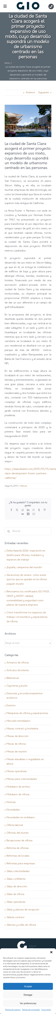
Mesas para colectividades (22, 779)
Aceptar (28, 986)
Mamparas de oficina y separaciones (27, 713)
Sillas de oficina (15, 894)
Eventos (11, 705)
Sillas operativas (16, 902)
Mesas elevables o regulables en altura (25, 761)
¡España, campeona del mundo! (24, 567)
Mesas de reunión (17, 752)
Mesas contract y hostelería (22, 729)
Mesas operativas (17, 771)
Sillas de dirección (17, 886)
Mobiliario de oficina (18, 794)
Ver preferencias (28, 1003)
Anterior (30, 92)
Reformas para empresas (21, 863)
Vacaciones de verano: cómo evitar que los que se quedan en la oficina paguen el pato (27, 579)
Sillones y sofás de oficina (21, 925)
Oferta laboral (15, 825)
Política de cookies (13, 1010)
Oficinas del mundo (18, 833)
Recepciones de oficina (19, 840)
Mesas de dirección (17, 736)
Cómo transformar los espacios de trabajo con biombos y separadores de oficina (27, 617)
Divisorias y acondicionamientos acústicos (25, 695)
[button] (51, 952)
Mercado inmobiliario (18, 721)
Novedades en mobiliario (21, 817)
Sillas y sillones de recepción (23, 910)
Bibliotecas (13, 678)
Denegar (28, 994)
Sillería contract (15, 917)
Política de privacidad (31, 1010)
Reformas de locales (18, 856)
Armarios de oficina (18, 663)
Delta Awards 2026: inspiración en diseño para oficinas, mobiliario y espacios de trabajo (26, 555)
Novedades (13, 810)
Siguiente (43, 92)
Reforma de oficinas (18, 848)
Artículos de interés (18, 670)
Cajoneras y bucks (17, 686)
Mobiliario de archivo (18, 787)
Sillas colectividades (18, 871)
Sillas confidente (16, 879)
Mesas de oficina (16, 744)
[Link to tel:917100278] (51, 6)
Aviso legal (46, 1010)
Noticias (23, 486)
